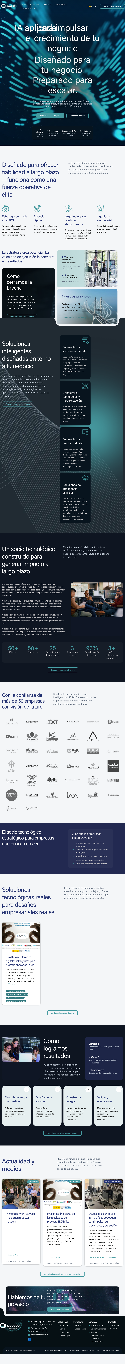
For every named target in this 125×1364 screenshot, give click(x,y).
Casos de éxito (61, 4)
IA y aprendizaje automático (16, 1001)
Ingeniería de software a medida (17, 1005)
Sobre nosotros (28, 8)
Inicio (24, 4)
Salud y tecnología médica (15, 1008)
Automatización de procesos (16, 1011)
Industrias (48, 4)
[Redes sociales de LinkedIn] (29, 1349)
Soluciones (34, 4)
